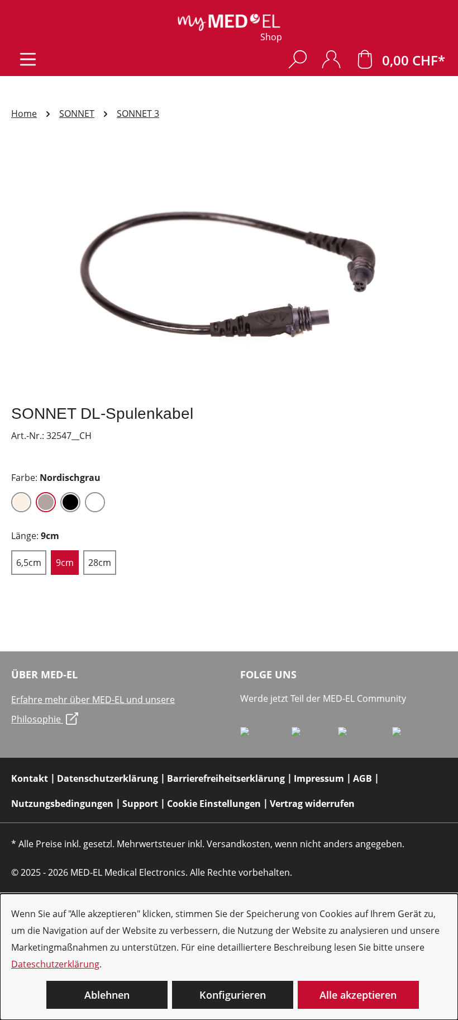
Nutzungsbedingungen (62, 803)
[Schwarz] (70, 502)
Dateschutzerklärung (55, 964)
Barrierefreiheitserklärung (226, 778)
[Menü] (28, 59)
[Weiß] (95, 502)
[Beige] (21, 502)
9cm (65, 562)
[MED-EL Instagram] (365, 736)
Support (140, 803)
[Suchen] (297, 59)
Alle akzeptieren (358, 995)
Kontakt (29, 778)
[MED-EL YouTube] (415, 736)
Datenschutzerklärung (107, 778)
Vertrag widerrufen (312, 803)
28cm (99, 562)
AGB (362, 778)
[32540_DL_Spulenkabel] (229, 274)
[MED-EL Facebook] (266, 736)
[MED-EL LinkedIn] (315, 736)
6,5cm (28, 562)
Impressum (319, 778)
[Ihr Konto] (331, 59)
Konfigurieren (232, 995)
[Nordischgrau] (46, 502)
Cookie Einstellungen (214, 803)
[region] (229, 274)
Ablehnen (107, 995)
